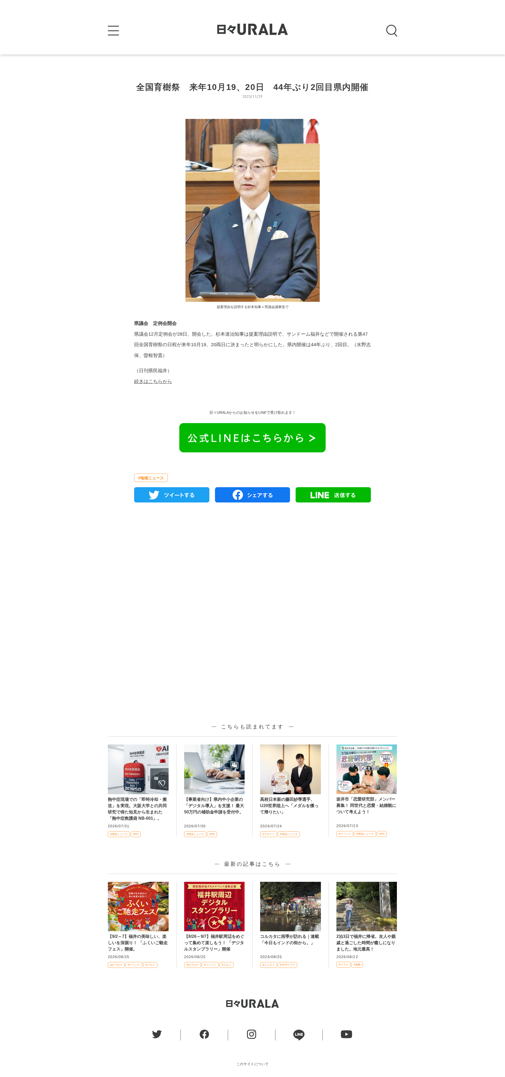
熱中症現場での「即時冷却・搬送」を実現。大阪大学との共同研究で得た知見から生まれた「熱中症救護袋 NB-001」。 (137, 809)
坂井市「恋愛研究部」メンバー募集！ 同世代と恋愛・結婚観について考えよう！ (366, 805)
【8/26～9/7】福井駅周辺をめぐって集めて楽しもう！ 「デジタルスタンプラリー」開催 (214, 942)
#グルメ (150, 964)
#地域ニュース (151, 478)
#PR (135, 834)
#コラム (343, 964)
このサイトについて (252, 1064)
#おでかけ (116, 964)
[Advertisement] (252, 567)
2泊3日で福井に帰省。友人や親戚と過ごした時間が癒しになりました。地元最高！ (366, 942)
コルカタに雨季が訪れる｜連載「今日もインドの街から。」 (289, 939)
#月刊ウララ (287, 964)
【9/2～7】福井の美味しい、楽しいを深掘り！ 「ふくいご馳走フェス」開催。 (138, 942)
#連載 (357, 964)
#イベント (345, 833)
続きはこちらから (153, 381)
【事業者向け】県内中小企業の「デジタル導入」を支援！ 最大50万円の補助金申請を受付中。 (214, 805)
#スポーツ (268, 834)
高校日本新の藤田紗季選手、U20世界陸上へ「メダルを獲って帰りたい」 (289, 805)
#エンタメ (268, 964)
